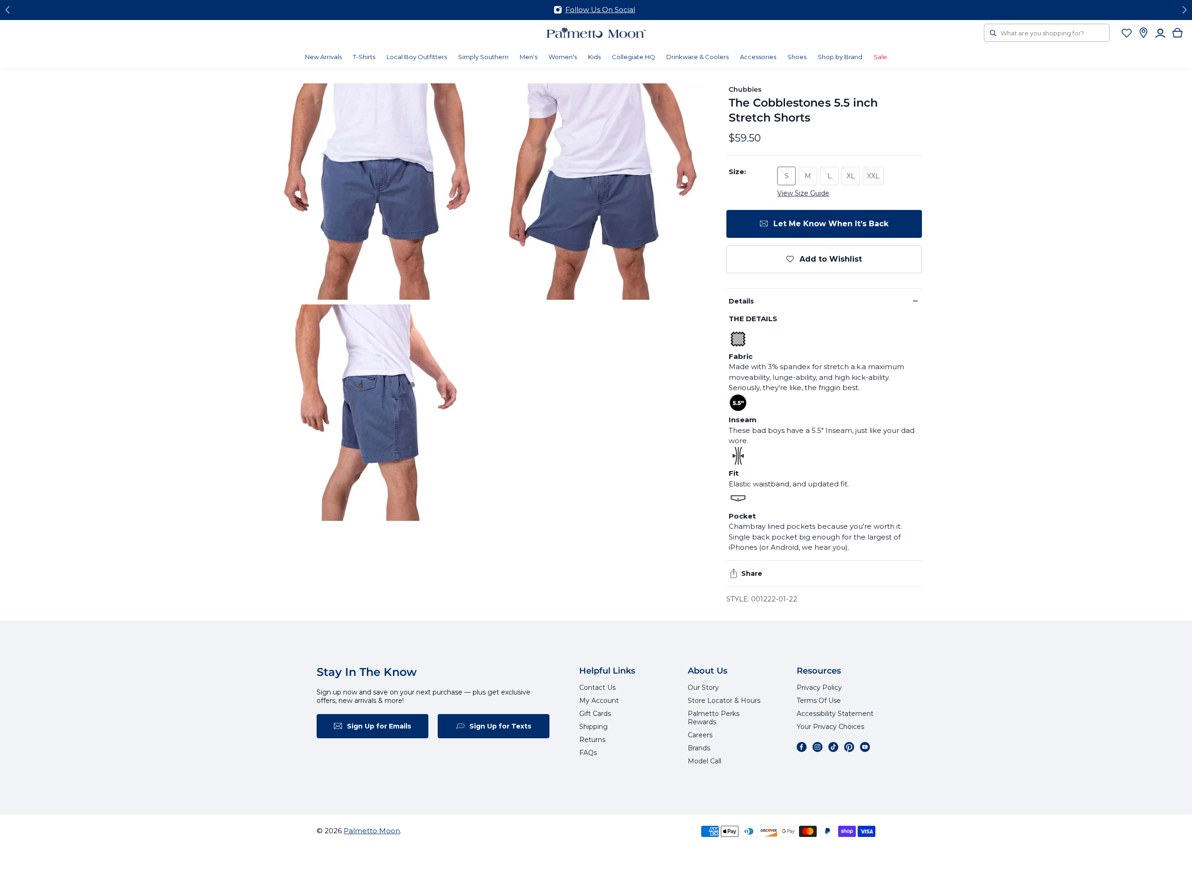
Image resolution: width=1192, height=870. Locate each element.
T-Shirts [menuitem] (364, 57)
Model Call (704, 761)
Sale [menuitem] (880, 57)
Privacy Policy (819, 687)
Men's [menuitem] (528, 57)
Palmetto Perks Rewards (713, 717)
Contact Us (597, 687)
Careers (700, 735)
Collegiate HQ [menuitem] (633, 57)
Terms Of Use (819, 700)
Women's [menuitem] (563, 57)
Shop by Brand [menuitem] (840, 57)
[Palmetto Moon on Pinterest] (849, 747)
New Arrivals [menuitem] (323, 57)
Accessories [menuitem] (758, 57)
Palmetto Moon (372, 830)
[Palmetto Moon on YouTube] (865, 747)
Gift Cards (595, 713)
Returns (592, 739)
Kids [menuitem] (594, 57)
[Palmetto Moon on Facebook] (802, 747)
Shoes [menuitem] (796, 57)
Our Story (703, 687)
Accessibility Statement (835, 713)
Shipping (593, 726)
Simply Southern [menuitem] (483, 57)
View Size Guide (803, 193)
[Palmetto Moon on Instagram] (818, 747)
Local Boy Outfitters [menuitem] (416, 57)
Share (751, 573)
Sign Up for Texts (500, 726)
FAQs (588, 753)
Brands (699, 748)
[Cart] (1177, 32)
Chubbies (745, 89)
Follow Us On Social (600, 9)
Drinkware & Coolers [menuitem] (697, 57)
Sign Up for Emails (379, 726)
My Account (599, 700)
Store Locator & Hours (724, 700)
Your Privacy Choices (830, 726)
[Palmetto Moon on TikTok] (833, 747)
